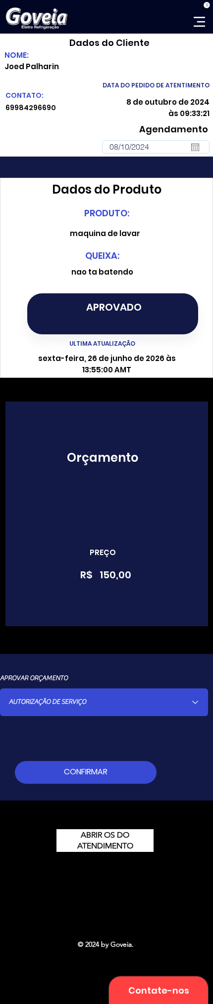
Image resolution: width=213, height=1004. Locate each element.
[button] (207, 5)
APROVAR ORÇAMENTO (34, 678)
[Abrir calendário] (195, 147)
